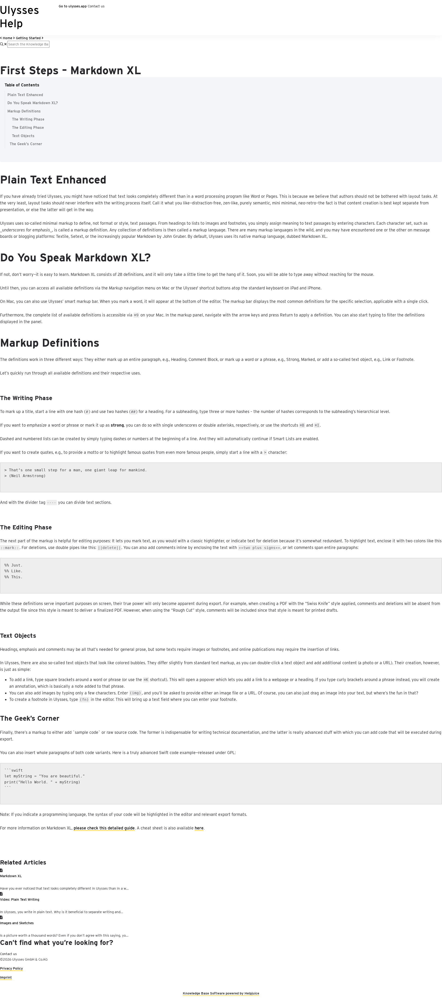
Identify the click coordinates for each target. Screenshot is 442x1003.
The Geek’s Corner (26, 144)
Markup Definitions (24, 111)
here (199, 828)
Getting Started (28, 38)
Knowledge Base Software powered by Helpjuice (221, 993)
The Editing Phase (28, 127)
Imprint (6, 977)
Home (7, 38)
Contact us (96, 6)
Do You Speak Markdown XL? (32, 103)
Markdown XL (11, 876)
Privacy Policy (11, 968)
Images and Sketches (17, 923)
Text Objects (23, 136)
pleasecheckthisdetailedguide (104, 828)
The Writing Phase (28, 119)
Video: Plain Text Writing (19, 899)
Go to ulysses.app (73, 6)
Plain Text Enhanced (25, 95)
